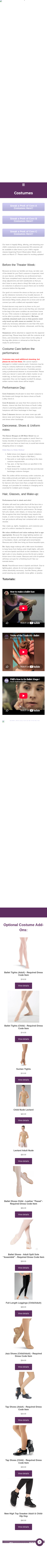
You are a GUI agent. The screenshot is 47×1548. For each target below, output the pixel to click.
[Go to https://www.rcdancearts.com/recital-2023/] (23, 1542)
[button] (23, 207)
